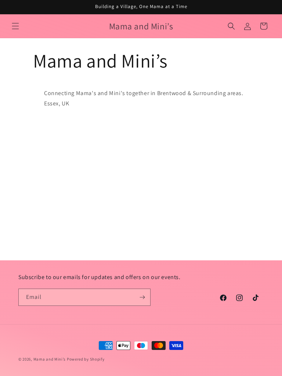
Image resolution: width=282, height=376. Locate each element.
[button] (15, 26)
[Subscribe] (142, 297)
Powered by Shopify (86, 359)
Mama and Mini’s (49, 359)
